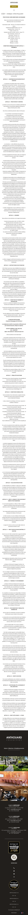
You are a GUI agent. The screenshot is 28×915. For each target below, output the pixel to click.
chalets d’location (14, 828)
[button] (14, 10)
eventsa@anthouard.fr (15, 820)
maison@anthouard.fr (16, 809)
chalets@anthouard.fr (16, 831)
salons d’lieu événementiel (14, 817)
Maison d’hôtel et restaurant (14, 806)
